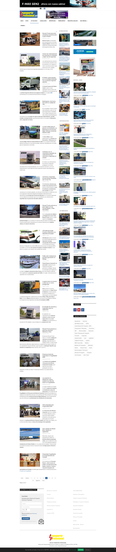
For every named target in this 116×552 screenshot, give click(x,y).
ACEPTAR (81, 549)
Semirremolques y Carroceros (89, 296)
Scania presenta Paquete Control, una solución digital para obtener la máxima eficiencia (84, 120)
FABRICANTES (23, 55)
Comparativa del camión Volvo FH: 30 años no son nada (84, 177)
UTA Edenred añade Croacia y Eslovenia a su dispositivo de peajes (49, 232)
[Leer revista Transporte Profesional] (84, 66)
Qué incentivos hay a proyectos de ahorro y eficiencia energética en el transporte (64, 44)
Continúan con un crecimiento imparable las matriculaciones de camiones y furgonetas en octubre (49, 154)
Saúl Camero (88, 123)
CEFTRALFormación (79, 323)
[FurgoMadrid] (30, 460)
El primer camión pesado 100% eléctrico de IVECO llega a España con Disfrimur (64, 263)
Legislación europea (79, 340)
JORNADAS (23, 379)
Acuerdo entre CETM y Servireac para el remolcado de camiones (85, 106)
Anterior (27, 478)
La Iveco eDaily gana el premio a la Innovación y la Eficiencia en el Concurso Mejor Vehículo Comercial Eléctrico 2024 (49, 129)
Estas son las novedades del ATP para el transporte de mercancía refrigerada (64, 73)
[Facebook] (75, 309)
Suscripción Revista (77, 509)
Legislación (43, 20)
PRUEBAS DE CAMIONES (87, 179)
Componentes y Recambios (81, 328)
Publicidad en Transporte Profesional (81, 502)
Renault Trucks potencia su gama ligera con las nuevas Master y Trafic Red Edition (49, 207)
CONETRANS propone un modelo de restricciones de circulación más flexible (64, 177)
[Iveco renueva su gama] (30, 287)
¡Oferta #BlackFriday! (77, 490)
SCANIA (84, 123)
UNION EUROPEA (85, 282)
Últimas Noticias (50, 498)
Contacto (37, 9)
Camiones (85, 321)
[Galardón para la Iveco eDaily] (30, 132)
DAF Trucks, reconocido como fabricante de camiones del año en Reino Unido (64, 224)
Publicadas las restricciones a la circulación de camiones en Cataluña (83, 163)
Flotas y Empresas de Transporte (28, 257)
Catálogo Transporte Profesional (80, 498)
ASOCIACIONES (85, 137)
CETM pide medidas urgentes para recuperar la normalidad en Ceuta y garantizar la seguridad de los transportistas (64, 59)
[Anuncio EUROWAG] (84, 43)
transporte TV (50, 509)
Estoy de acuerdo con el (29, 514)
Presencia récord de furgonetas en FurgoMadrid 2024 (49, 355)
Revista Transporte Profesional (53, 505)
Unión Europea (78, 355)
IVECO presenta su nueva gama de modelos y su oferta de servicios (64, 237)
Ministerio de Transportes (80, 345)
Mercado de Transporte (52, 490)
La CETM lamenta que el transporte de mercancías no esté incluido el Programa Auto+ (64, 191)
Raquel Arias (90, 95)
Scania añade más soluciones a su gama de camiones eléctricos (83, 265)
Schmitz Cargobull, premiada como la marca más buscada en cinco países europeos (84, 294)
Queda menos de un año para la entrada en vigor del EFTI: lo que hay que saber (64, 101)
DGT (76, 330)
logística (88, 340)
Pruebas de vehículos (51, 502)
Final (43, 480)
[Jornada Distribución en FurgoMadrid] (30, 384)
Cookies (75, 520)
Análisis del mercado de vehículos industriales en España (84, 149)
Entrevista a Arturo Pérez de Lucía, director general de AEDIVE (85, 192)
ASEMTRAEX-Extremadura (87, 208)
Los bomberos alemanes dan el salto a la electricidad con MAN (64, 289)
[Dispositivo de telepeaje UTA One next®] (30, 236)
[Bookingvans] (30, 107)
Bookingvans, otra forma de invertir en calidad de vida (49, 102)
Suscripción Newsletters (78, 505)
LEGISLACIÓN (85, 95)
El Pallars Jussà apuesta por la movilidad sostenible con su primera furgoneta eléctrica (49, 80)
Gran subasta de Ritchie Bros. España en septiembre (48, 430)
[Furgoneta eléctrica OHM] (30, 83)
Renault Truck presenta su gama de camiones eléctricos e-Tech (49, 330)
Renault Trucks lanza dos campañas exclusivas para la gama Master (49, 34)
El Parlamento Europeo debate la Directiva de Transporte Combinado (83, 280)
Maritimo (87, 343)
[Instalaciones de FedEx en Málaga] (30, 262)
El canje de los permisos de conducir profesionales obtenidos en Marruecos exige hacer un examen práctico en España (84, 222)
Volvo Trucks (86, 355)
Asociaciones (77, 321)
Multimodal (83, 20)
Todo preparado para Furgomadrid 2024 (48, 405)
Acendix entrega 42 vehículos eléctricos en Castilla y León (64, 250)
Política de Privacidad (77, 517)
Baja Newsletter (76, 528)
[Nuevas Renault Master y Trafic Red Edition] (30, 211)
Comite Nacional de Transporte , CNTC (83, 326)
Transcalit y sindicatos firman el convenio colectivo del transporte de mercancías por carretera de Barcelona (64, 147)
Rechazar (88, 549)
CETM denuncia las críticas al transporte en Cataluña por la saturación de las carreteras (64, 162)
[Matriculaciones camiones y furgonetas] (30, 59)
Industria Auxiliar (72, 20)
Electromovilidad (82, 330)
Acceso (33, 9)
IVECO (22, 127)
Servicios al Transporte (26, 102)
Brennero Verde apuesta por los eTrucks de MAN (64, 276)
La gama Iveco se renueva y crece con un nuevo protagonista (49, 282)
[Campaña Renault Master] (30, 39)
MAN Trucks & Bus (79, 343)
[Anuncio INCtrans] (71, 14)
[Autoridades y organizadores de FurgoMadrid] (30, 410)
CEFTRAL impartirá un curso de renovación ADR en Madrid (64, 134)
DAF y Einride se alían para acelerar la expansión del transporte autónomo (64, 87)
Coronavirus (91, 328)
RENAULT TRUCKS (24, 34)
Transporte (89, 352)
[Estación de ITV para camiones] (30, 182)
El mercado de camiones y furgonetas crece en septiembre (49, 308)
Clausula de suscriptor (78, 513)
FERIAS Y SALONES (24, 355)
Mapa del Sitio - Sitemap (78, 524)
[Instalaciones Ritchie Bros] (30, 434)
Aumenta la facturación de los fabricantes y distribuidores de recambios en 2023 (83, 134)
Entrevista (85, 195)
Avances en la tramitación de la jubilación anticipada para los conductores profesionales (85, 92)
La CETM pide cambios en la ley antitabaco (64, 204)
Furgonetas (84, 335)
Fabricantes (61, 20)
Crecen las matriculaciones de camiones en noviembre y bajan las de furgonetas (49, 55)
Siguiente (38, 480)
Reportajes (52, 20)
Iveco (85, 338)
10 (32, 480)
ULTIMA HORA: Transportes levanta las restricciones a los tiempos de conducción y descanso (83, 251)
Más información (73, 549)
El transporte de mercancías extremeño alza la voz (84, 206)
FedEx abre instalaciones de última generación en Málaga (49, 257)
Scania (90, 347)
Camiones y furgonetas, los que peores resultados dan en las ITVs (49, 178)
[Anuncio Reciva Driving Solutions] (84, 33)
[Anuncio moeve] (84, 51)
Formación (77, 335)
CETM (26, 20)
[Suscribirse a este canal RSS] (56, 31)
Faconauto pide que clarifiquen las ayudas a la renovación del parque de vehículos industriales (84, 236)
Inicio (22, 20)
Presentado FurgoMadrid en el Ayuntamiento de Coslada (49, 455)
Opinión (23, 25)
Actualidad (34, 20)
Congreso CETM (50, 513)
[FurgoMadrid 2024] (30, 360)
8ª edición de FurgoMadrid (25, 471)
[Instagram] (82, 309)
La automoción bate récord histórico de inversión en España (63, 114)
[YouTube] (78, 309)
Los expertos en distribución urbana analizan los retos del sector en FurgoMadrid (48, 380)
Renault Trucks (83, 347)
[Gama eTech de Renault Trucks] (30, 334)
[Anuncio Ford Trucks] (58, 3)
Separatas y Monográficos (78, 494)
